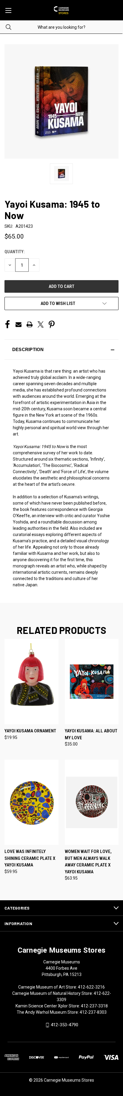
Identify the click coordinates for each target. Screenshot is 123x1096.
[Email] (18, 324)
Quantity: (14, 251)
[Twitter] (41, 324)
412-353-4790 (64, 1024)
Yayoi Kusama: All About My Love (91, 734)
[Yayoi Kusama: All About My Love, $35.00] (92, 681)
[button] (61, 349)
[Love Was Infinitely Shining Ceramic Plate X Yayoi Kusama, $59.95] (31, 802)
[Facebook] (7, 324)
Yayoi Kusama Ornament (30, 731)
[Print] (30, 324)
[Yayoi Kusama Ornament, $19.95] (31, 681)
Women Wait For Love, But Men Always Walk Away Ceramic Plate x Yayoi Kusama (88, 862)
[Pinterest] (52, 324)
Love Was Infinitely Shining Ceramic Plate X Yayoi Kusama (29, 858)
